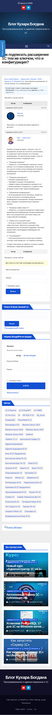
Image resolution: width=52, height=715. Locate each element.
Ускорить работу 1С (13, 511)
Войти (13, 291)
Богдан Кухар (36, 573)
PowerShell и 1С (25, 420)
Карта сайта (20, 709)
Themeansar (26, 703)
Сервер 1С (9, 497)
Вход (18, 356)
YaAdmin (29, 434)
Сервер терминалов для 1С (29, 497)
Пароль (9, 369)
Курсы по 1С (37, 468)
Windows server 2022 (14, 434)
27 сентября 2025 (17, 573)
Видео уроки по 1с (30, 591)
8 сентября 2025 (17, 631)
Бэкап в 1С (32, 463)
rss (35, 709)
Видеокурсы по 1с (30, 562)
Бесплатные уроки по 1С (15, 458)
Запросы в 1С (11, 468)
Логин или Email (12, 361)
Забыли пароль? (13, 392)
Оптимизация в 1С (13, 482)
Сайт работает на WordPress (17, 700)
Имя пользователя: (13, 270)
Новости (8, 478)
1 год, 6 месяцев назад (23, 90)
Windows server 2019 (34, 430)
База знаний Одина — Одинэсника (16, 79)
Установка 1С (30, 511)
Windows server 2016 (14, 430)
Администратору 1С (14, 562)
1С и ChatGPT (25, 410)
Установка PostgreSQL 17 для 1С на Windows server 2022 (23, 626)
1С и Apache (10, 410)
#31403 (43, 108)
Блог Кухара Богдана (26, 24)
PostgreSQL (10, 420)
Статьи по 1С (35, 648)
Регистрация (30, 356)
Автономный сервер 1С (30, 439)
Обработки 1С (33, 478)
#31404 (43, 132)
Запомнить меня (14, 286)
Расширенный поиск (14, 328)
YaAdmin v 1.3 (11, 439)
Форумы (33, 79)
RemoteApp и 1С (12, 425)
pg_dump (41, 415)
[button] (48, 46)
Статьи (26, 648)
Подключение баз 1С (33, 482)
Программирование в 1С (15, 492)
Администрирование (13, 444)
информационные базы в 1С (17, 516)
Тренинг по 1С (29, 507)
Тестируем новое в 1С (31, 502)
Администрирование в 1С (16, 449)
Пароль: (9, 278)
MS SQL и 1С (28, 415)
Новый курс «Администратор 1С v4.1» (23, 567)
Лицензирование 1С (13, 473)
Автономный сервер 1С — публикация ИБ (24, 596)
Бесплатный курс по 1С (15, 463)
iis (19, 415)
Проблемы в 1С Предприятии (17, 487)
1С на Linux (10, 415)
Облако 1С (19, 478)
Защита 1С (24, 468)
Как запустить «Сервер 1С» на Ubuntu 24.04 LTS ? (24, 653)
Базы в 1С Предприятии (15, 454)
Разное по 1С (35, 492)
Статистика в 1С (12, 502)
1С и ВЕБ (38, 410)
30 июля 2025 (15, 659)
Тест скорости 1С (12, 507)
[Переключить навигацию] (26, 46)
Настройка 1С (30, 473)
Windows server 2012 (31, 425)
